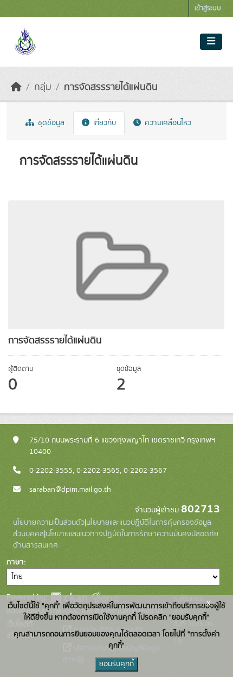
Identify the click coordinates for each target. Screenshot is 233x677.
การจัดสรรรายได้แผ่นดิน (111, 87)
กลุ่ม (42, 87)
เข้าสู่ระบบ (208, 8)
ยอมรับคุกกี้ (116, 664)
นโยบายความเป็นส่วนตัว (49, 522)
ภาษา (15, 562)
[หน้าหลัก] (16, 87)
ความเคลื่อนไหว (167, 123)
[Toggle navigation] (211, 42)
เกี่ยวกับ (103, 123)
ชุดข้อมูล (50, 123)
